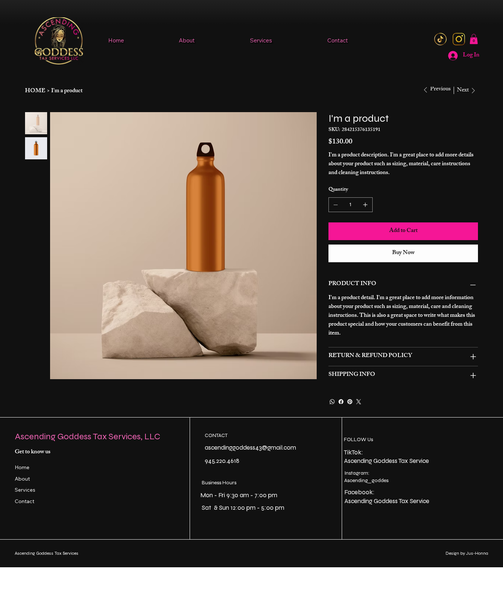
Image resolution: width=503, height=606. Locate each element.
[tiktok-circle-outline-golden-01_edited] (440, 39)
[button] (473, 39)
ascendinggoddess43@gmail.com (250, 447)
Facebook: (359, 492)
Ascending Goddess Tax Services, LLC (87, 436)
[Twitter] (358, 401)
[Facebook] (341, 401)
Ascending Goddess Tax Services (46, 553)
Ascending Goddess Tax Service (386, 461)
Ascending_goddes (366, 480)
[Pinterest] (349, 401)
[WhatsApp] (332, 401)
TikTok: (354, 452)
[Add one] (365, 204)
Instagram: (356, 473)
